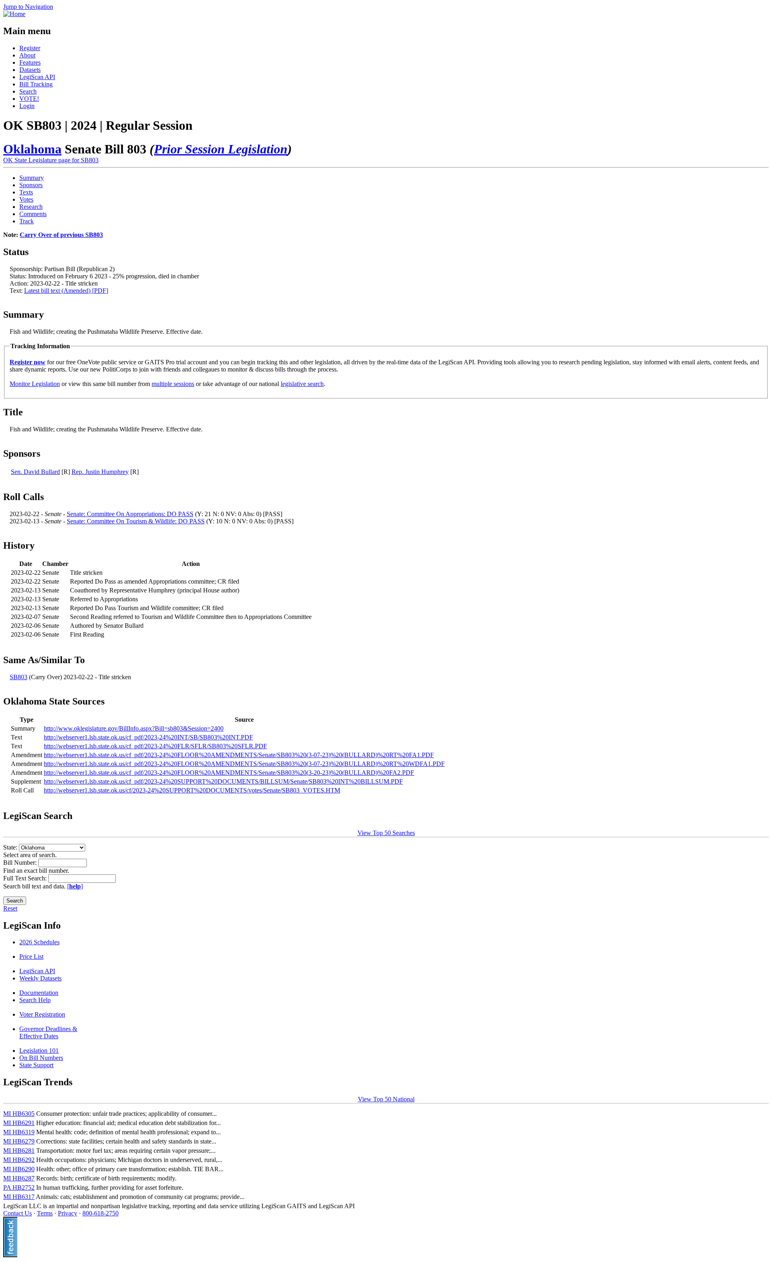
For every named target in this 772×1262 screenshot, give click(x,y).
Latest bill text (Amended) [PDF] (66, 290)
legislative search (302, 383)
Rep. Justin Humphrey (100, 471)
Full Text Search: (25, 878)
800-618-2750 (100, 1213)
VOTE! (29, 98)
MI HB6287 (19, 1178)
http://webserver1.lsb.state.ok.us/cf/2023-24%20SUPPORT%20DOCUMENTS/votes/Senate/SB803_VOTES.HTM (192, 790)
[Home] (14, 13)
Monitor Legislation (35, 383)
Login (27, 105)
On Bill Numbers (41, 1057)
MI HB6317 (19, 1196)
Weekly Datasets (40, 978)
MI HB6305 (19, 1113)
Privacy (67, 1213)
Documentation (38, 992)
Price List (31, 956)
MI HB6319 (19, 1132)
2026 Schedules (39, 942)
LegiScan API (37, 77)
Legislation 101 (39, 1050)
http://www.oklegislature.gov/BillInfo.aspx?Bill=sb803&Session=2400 (134, 728)
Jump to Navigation (28, 6)
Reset (10, 908)
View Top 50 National (386, 1099)
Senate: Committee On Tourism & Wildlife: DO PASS (136, 521)
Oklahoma (32, 149)
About (27, 55)
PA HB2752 (19, 1187)
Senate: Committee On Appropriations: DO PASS (130, 514)
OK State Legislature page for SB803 (51, 160)
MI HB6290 (19, 1169)
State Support (36, 1065)
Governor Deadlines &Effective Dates (48, 1032)
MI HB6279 (19, 1141)
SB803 (18, 677)
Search (28, 91)
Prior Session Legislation (220, 149)
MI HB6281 (19, 1150)
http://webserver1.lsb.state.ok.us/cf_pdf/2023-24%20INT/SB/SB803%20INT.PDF (148, 737)
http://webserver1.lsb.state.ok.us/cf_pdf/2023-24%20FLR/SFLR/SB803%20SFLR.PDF (155, 746)
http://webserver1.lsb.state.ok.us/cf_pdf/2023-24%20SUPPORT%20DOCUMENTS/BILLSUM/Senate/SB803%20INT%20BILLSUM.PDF (223, 781)
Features (30, 62)
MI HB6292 (19, 1159)
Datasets (30, 69)
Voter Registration (42, 1014)
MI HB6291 (19, 1122)
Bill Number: (20, 862)
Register (29, 48)
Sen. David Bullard (35, 471)
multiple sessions (173, 383)
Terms (45, 1213)
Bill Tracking (36, 84)
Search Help (35, 1000)
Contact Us (17, 1213)
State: (11, 847)
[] (75, 886)
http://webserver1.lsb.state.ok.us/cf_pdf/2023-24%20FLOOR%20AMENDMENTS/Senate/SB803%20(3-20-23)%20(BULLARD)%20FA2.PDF (229, 772)
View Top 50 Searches (386, 832)
